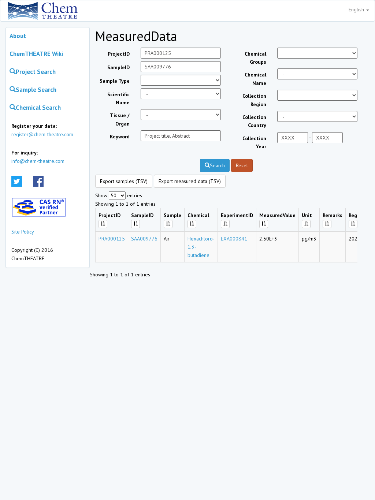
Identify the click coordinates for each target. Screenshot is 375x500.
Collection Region (254, 100)
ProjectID (119, 54)
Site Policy (22, 231)
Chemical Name (255, 78)
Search (217, 165)
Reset (242, 165)
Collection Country (254, 121)
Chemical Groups (255, 58)
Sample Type (115, 81)
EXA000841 (234, 238)
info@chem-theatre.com (37, 161)
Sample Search (36, 90)
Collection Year (254, 142)
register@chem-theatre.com (42, 134)
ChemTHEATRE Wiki (36, 54)
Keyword (120, 136)
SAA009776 (144, 238)
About (18, 36)
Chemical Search (38, 108)
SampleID (118, 67)
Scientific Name (118, 98)
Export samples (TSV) (124, 181)
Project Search (36, 72)
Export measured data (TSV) (190, 181)
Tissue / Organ (120, 119)
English (357, 9)
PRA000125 (112, 238)
